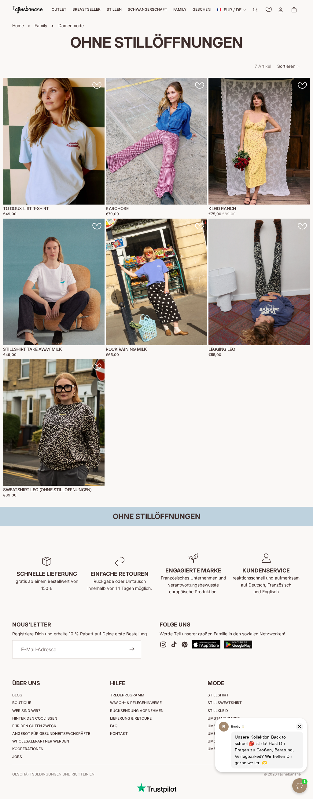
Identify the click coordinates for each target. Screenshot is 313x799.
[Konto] (280, 9)
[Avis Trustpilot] (156, 788)
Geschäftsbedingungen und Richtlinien (53, 774)
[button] (289, 66)
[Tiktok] (174, 644)
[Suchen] (255, 9)
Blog (17, 695)
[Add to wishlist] (97, 85)
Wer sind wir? (26, 710)
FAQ (113, 726)
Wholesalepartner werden (40, 741)
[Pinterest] (184, 644)
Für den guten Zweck (34, 726)
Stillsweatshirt (225, 702)
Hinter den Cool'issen (34, 718)
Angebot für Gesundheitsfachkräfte (51, 733)
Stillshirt (218, 695)
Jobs (17, 756)
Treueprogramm (127, 695)
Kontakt (119, 733)
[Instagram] (163, 644)
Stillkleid (218, 710)
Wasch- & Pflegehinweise (136, 702)
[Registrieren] (132, 649)
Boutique (21, 702)
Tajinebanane (289, 774)
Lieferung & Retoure (131, 718)
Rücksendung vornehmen (137, 710)
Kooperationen (27, 748)
